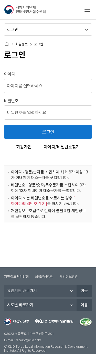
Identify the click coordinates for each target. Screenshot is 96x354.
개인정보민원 (68, 276)
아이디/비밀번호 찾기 (28, 203)
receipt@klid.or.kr (28, 340)
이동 (84, 290)
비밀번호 (11, 100)
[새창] (85, 322)
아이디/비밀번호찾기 (62, 146)
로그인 (48, 132)
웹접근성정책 (44, 276)
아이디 (9, 74)
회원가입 (23, 146)
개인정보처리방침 (16, 276)
